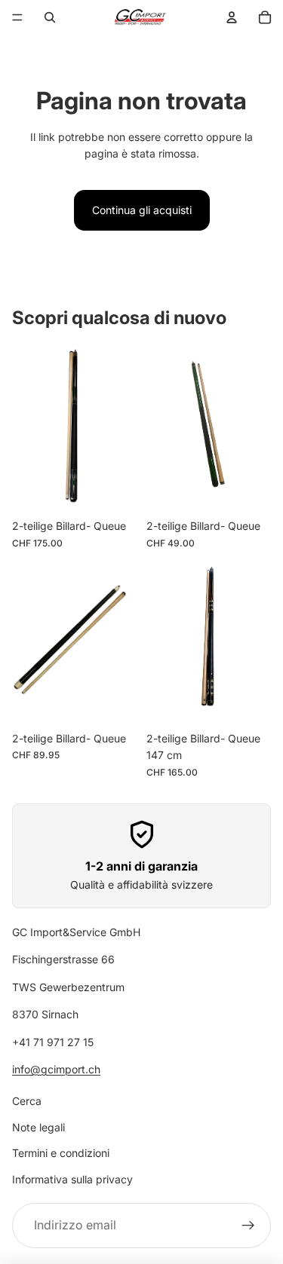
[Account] (231, 17)
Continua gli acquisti (142, 210)
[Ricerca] (49, 17)
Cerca (27, 1101)
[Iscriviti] (248, 1225)
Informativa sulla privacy (72, 1179)
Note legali (38, 1127)
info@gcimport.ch (56, 1069)
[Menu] (17, 17)
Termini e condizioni (60, 1153)
